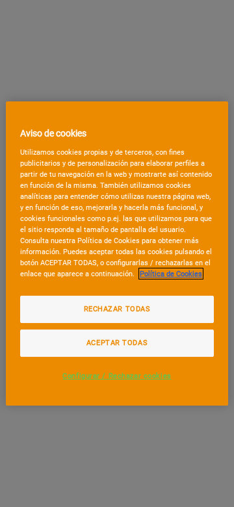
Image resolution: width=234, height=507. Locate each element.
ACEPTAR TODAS (117, 342)
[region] (117, 253)
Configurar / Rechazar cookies (117, 375)
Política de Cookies (171, 273)
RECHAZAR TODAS (117, 308)
